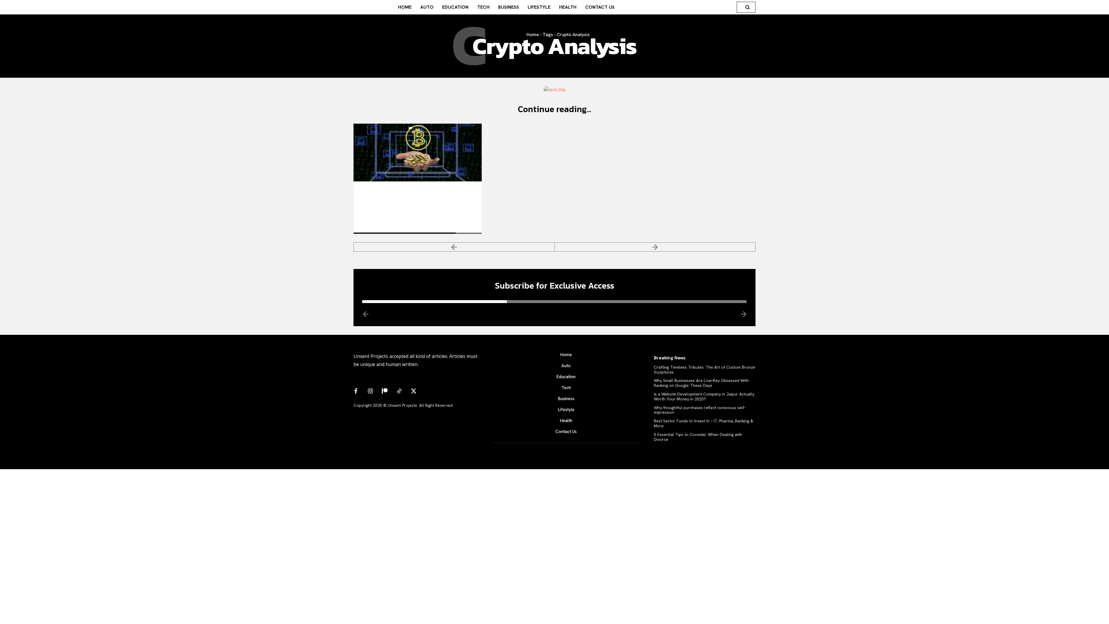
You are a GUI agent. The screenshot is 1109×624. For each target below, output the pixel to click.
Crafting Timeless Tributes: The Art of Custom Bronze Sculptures (704, 370)
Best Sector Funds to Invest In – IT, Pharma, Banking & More (703, 423)
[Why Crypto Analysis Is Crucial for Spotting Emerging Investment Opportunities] (417, 152)
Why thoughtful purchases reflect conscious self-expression (700, 410)
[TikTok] (399, 391)
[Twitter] (413, 391)
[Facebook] (356, 391)
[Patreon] (384, 391)
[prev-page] (454, 247)
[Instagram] (370, 391)
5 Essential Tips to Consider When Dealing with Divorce (698, 437)
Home (532, 34)
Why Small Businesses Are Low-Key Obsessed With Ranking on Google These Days (701, 383)
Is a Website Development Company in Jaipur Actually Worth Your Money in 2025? (704, 396)
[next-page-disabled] (655, 247)
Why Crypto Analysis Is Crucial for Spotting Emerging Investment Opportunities (417, 197)
